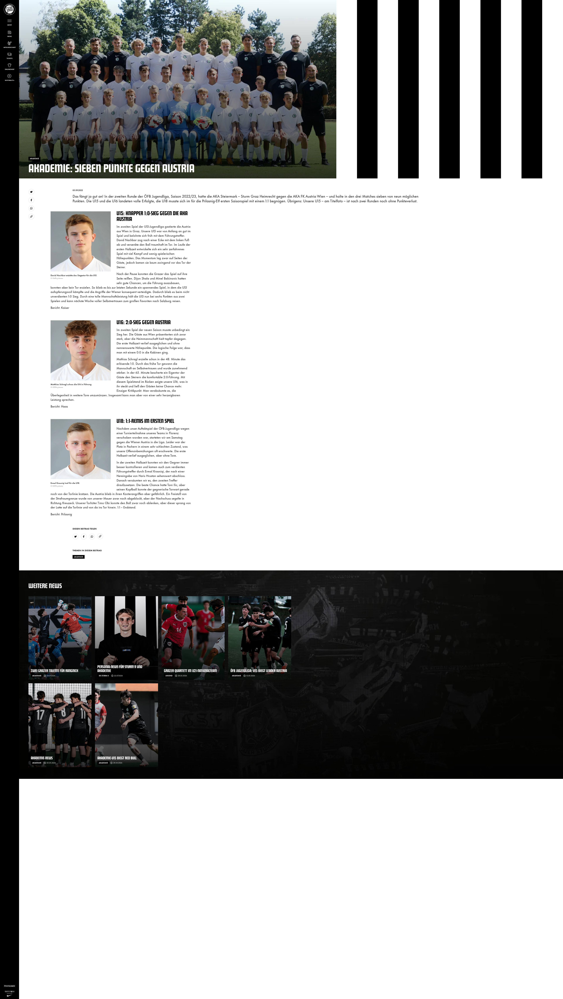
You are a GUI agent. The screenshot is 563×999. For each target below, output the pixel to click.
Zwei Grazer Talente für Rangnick (54, 670)
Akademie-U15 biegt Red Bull (116, 757)
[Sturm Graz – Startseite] (9, 9)
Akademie (78, 556)
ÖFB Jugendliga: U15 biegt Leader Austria (258, 670)
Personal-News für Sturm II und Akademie (119, 668)
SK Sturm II (104, 675)
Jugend (169, 675)
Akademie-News (42, 757)
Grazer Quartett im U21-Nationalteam (190, 670)
